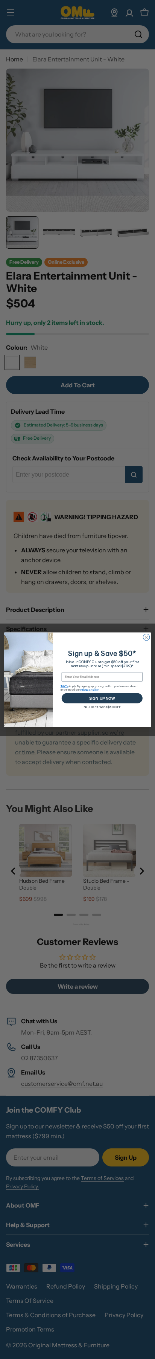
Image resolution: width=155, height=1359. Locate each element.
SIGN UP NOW (102, 698)
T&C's (64, 686)
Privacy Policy (90, 689)
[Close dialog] (146, 637)
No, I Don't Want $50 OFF (102, 707)
